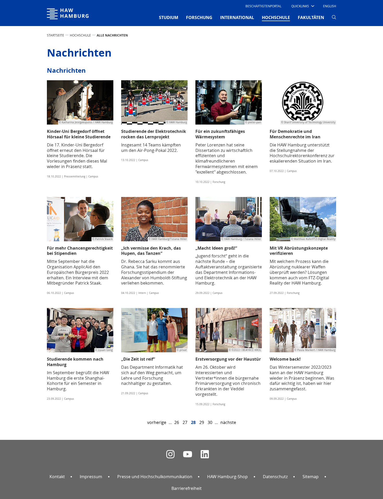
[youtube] (187, 454)
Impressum (91, 476)
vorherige (156, 422)
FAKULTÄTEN (311, 17)
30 (210, 422)
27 (185, 422)
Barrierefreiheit (186, 488)
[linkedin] (204, 454)
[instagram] (170, 454)
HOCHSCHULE (80, 35)
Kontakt (57, 476)
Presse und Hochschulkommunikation (154, 476)
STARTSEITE (55, 35)
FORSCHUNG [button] (199, 17)
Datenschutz (275, 476)
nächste (228, 422)
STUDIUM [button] (168, 17)
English (329, 6)
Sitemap (310, 476)
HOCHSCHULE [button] (276, 17)
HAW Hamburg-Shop (227, 476)
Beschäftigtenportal (263, 6)
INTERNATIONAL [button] (237, 17)
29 (201, 422)
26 (176, 422)
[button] (302, 6)
